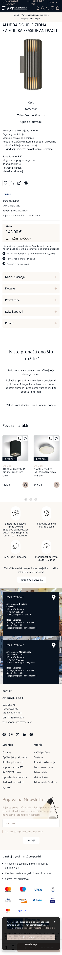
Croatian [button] (53, 2)
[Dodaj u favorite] (5, 183)
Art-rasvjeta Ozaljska (45, 782)
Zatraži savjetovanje (32, 579)
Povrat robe (12, 300)
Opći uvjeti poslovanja (14, 757)
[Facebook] (4, 734)
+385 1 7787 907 (16, 660)
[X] (18, 734)
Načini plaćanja (15, 277)
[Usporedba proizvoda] (19, 438)
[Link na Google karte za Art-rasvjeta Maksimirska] (54, 645)
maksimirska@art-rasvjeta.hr (22, 662)
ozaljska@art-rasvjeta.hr (20, 614)
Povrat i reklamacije (44, 762)
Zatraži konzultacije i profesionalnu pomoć (31, 405)
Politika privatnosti (12, 762)
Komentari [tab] (31, 109)
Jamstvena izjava (43, 767)
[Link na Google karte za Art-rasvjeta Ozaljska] (54, 597)
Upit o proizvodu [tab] (31, 122)
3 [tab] (35, 499)
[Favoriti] (25, 438)
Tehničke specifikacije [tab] (31, 115)
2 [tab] (30, 499)
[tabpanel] (15, 465)
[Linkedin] (24, 734)
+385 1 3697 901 (16, 612)
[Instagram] (11, 734)
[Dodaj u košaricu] (25, 485)
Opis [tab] (31, 102)
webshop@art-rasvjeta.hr (17, 722)
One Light (6, 466)
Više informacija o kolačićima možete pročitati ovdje (31, 928)
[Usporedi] (12, 183)
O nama (6, 752)
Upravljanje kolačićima (14, 777)
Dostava (10, 288)
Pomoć (9, 323)
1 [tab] (25, 499)
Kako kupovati (14, 311)
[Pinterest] (31, 734)
